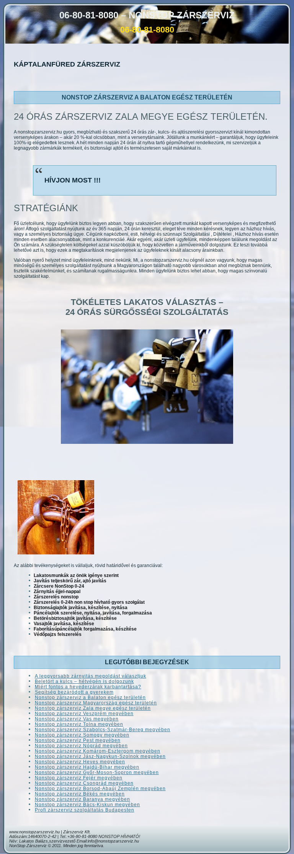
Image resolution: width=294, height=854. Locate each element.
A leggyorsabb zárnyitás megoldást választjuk (90, 676)
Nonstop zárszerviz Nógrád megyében (81, 745)
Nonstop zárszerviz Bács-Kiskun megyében (87, 804)
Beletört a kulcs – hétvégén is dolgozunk (84, 681)
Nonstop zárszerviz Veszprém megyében (84, 713)
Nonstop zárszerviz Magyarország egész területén (96, 703)
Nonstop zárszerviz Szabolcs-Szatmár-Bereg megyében (102, 729)
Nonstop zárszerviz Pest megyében (78, 740)
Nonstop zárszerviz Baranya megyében (82, 799)
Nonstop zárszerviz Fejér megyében (78, 778)
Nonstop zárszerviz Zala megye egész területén (93, 708)
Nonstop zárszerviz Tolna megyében (79, 724)
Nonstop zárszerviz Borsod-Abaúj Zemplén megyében (100, 788)
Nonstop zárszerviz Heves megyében (80, 761)
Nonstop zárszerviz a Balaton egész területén (147, 97)
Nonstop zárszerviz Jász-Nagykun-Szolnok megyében (100, 756)
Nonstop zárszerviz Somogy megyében (82, 735)
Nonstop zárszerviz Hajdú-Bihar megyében (87, 767)
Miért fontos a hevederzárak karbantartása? (88, 686)
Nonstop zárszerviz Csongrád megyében (84, 783)
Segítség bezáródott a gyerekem (74, 692)
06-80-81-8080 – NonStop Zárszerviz (147, 15)
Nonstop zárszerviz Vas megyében (77, 719)
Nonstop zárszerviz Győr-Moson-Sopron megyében (97, 772)
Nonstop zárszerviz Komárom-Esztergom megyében (97, 751)
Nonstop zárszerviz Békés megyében (80, 794)
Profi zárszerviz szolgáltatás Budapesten (84, 810)
